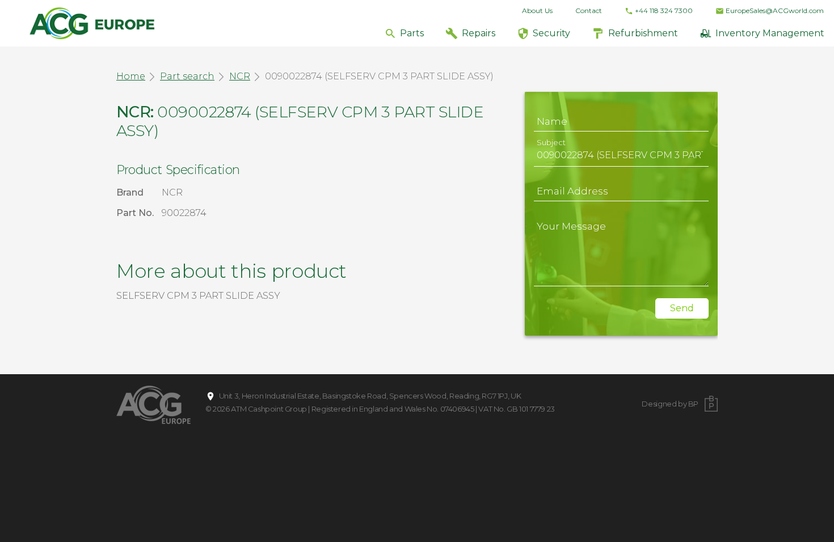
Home (130, 76)
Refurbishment (643, 33)
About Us (537, 10)
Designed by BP (670, 403)
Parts (412, 33)
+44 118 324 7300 (664, 10)
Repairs (478, 33)
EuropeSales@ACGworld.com (775, 10)
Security (551, 33)
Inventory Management (769, 33)
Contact (588, 10)
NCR (239, 76)
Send (682, 308)
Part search (187, 76)
